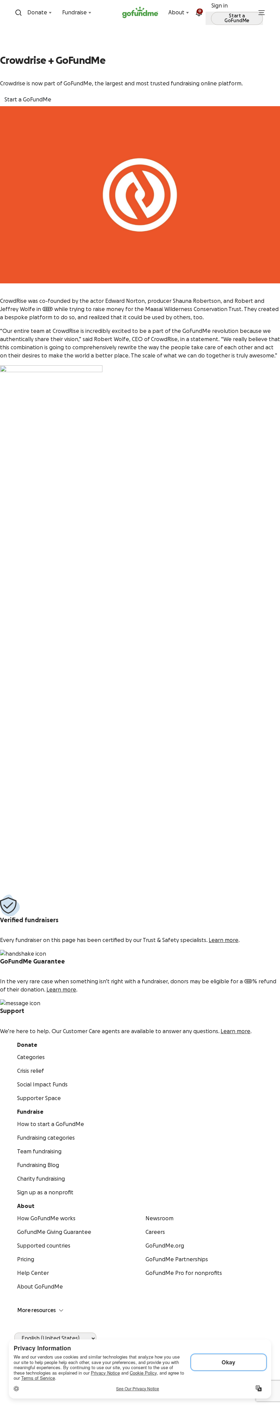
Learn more (223, 940)
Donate (37, 12)
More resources (36, 1310)
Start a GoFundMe (27, 99)
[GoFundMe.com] (140, 12)
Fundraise (74, 12)
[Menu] (261, 13)
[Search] (18, 13)
